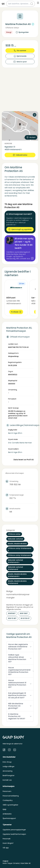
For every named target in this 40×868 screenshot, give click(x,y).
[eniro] (3, 3)
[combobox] (19, 3)
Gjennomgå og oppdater (21, 229)
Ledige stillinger (8, 766)
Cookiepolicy (8, 800)
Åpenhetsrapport (9, 818)
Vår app (6, 848)
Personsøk (6, 839)
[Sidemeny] (38, 2)
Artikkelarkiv (7, 814)
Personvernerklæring (11, 796)
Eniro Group (7, 762)
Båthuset (11, 297)
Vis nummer (21, 50)
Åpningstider (24, 32)
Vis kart (32, 137)
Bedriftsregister (8, 775)
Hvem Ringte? (8, 843)
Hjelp (4, 809)
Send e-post (22, 62)
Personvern (7, 791)
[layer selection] (34, 115)
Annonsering (7, 771)
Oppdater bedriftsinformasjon (14, 834)
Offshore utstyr (12, 27)
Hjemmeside (21, 56)
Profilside (14, 312)
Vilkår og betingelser (10, 805)
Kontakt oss (7, 780)
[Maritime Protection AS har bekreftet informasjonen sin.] (33, 24)
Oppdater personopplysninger (14, 830)
